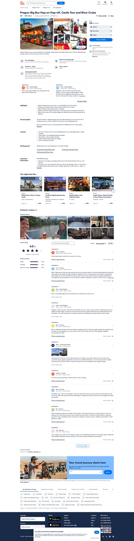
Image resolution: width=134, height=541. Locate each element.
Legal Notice (67, 520)
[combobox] (41, 3)
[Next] (113, 191)
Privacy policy (67, 522)
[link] (31, 191)
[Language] (105, 2)
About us (93, 517)
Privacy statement (24, 482)
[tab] (29, 489)
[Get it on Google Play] (54, 519)
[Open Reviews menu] (112, 253)
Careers (93, 520)
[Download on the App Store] (54, 525)
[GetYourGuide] (22, 3)
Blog (92, 522)
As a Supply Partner (105, 517)
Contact (66, 517)
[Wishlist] (99, 2)
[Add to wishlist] (40, 178)
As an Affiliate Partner (106, 522)
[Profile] (111, 2)
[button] (26, 16)
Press (92, 525)
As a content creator (106, 520)
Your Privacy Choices (69, 525)
